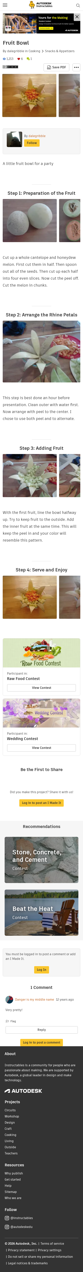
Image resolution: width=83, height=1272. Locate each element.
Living (9, 1141)
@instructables (21, 1218)
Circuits (10, 1110)
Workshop (12, 1116)
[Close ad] (77, 17)
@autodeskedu (21, 1227)
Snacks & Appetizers (60, 51)
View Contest (41, 688)
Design (10, 1122)
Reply (41, 1030)
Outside (10, 1147)
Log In (41, 970)
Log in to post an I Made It (41, 803)
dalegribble (15, 51)
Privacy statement (21, 1250)
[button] (5, 5)
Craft (8, 1128)
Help (8, 1185)
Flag (13, 1021)
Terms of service (52, 1243)
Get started (13, 1179)
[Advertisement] (41, 23)
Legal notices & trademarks (28, 1263)
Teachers (11, 1153)
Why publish (14, 1173)
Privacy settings (50, 1250)
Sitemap (11, 1192)
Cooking (34, 51)
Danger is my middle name (34, 1000)
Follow (32, 143)
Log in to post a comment (41, 1042)
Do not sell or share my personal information (40, 1256)
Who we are (13, 1198)
